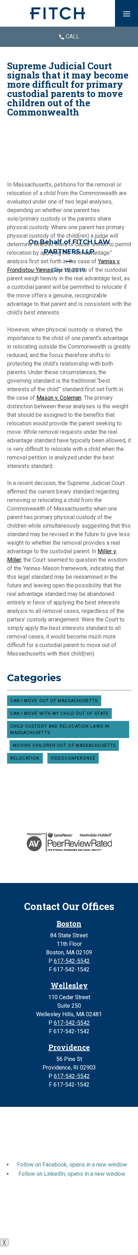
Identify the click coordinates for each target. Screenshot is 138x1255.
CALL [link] (72, 36)
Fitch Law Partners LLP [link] (65, 1199)
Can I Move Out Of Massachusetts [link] (54, 700)
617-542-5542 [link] (72, 961)
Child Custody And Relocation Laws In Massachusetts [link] (60, 729)
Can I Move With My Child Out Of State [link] (59, 713)
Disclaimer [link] (21, 1216)
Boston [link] (69, 923)
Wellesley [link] (69, 985)
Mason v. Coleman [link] (58, 397)
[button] (126, 13)
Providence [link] (69, 1047)
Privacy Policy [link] (84, 1216)
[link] (57, 13)
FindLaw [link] (102, 1225)
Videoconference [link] (73, 758)
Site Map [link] (51, 1216)
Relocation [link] (25, 758)
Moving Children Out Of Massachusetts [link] (64, 745)
